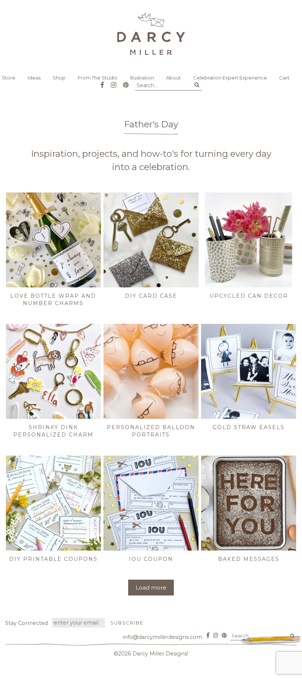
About (173, 78)
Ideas (34, 78)
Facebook (102, 82)
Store (8, 78)
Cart (284, 78)
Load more (151, 587)
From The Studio (97, 78)
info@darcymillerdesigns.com (162, 637)
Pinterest (126, 82)
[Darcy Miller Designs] (151, 34)
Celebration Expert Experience (230, 78)
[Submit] (196, 85)
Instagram (113, 82)
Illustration (142, 78)
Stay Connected (26, 623)
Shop (59, 78)
